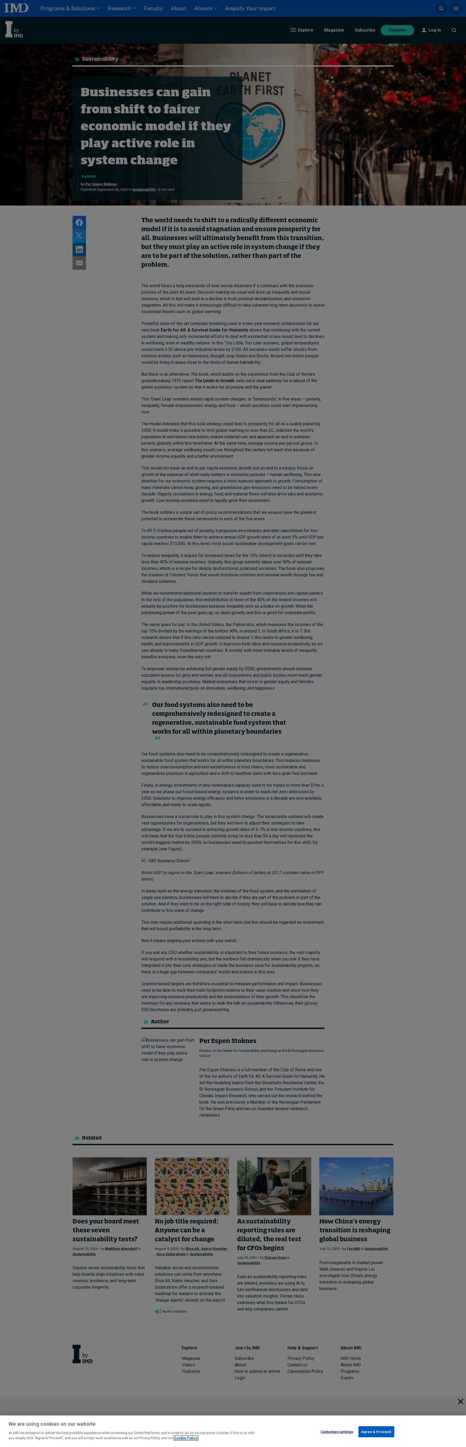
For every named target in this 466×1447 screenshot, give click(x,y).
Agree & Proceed (376, 1431)
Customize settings (337, 1431)
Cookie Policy (186, 1438)
